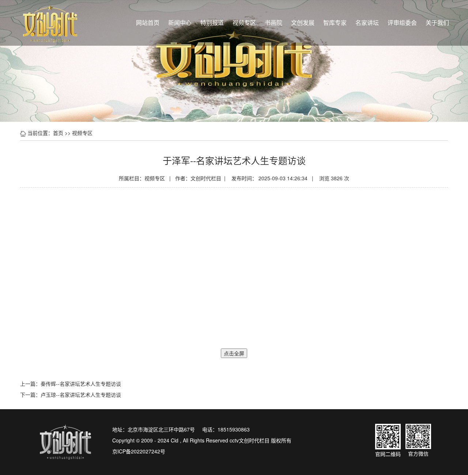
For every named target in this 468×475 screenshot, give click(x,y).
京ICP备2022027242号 (138, 451)
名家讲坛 (367, 22)
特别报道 (212, 22)
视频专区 (244, 22)
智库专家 (335, 22)
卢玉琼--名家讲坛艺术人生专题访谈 (81, 394)
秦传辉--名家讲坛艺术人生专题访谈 (81, 383)
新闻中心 (180, 22)
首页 (58, 132)
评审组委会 (402, 22)
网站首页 (147, 22)
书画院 (273, 22)
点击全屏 (234, 353)
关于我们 (437, 22)
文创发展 (302, 22)
